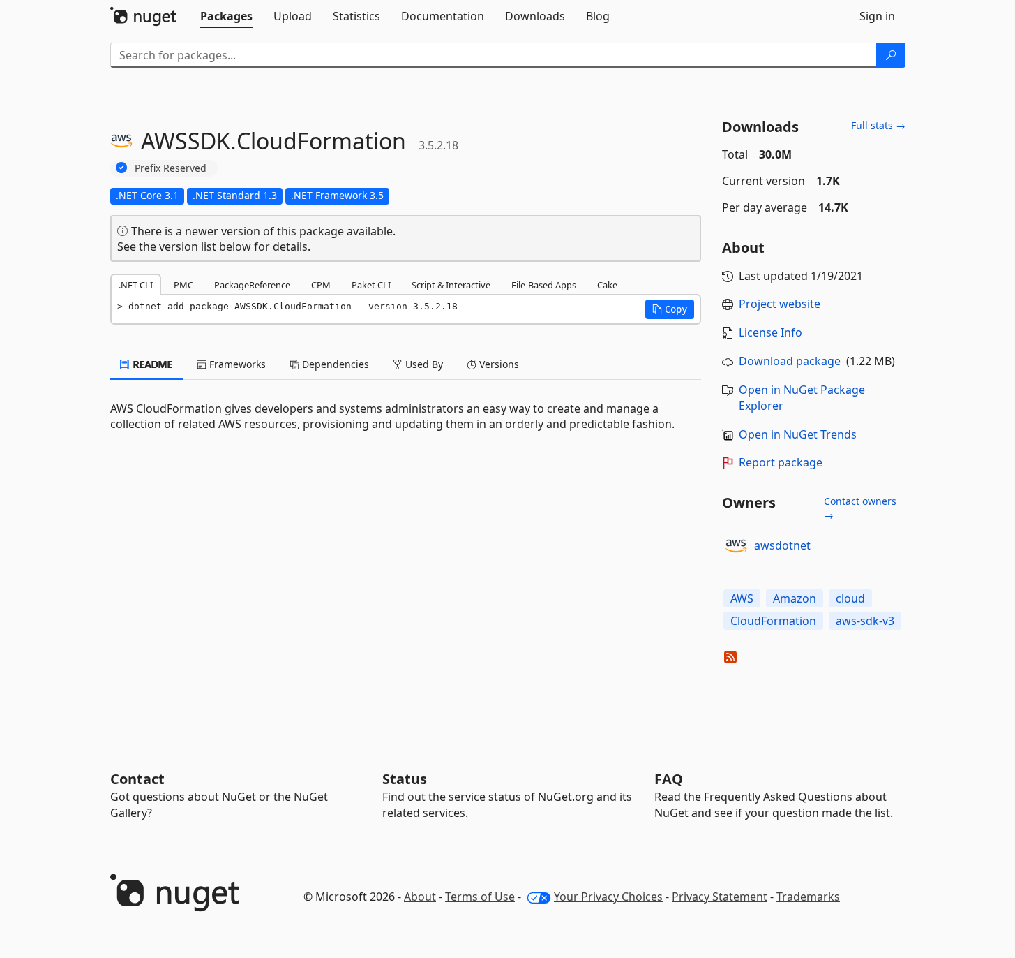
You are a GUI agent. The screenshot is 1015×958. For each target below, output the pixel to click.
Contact (137, 778)
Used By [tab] (423, 364)
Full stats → (878, 125)
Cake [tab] (607, 285)
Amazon (794, 598)
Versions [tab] (497, 364)
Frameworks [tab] (236, 364)
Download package (790, 361)
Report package (780, 462)
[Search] (890, 55)
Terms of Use (480, 896)
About (420, 896)
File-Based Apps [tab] (543, 285)
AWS (741, 598)
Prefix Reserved (170, 168)
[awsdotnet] (736, 546)
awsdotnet (782, 545)
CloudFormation (773, 620)
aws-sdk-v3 (865, 620)
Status (404, 778)
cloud (850, 598)
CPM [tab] (321, 285)
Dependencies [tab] (334, 364)
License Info (770, 332)
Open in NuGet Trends (798, 434)
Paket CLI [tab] (371, 285)
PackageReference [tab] (252, 285)
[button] (669, 309)
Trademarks (808, 896)
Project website (779, 303)
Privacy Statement (719, 896)
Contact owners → (860, 508)
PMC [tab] (183, 285)
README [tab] (151, 364)
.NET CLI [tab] (136, 285)
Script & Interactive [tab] (451, 285)
